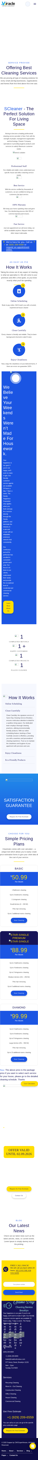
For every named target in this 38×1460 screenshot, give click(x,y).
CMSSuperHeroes (21, 1442)
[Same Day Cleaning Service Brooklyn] (12, 4)
